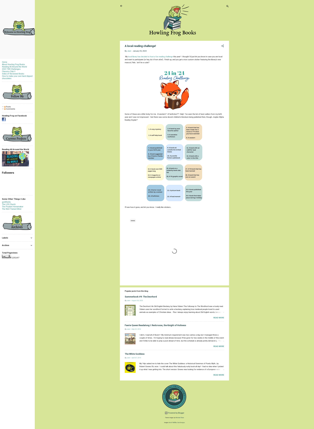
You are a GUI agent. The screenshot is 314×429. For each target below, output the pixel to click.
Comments (10, 109)
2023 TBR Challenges (11, 69)
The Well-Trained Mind (11, 209)
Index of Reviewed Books (13, 74)
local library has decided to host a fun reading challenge (150, 57)
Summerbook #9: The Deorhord (141, 296)
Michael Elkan (180, 417)
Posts (8, 107)
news (133, 220)
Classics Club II (8, 71)
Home (4, 62)
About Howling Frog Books (13, 64)
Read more (218, 318)
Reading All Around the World (14, 67)
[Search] (227, 6)
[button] (222, 46)
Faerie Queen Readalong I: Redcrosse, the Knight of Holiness (155, 325)
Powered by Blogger (176, 413)
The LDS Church (9, 204)
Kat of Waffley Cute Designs (177, 422)
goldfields (6, 202)
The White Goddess (134, 354)
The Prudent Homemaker (12, 206)
